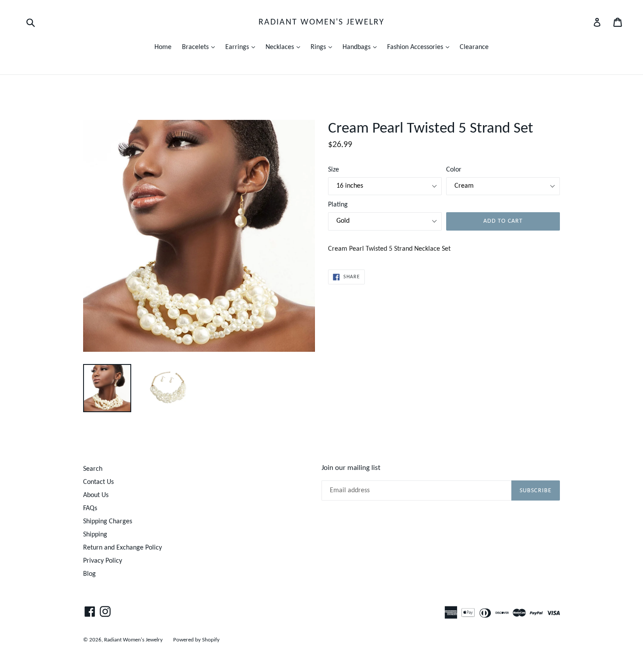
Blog (89, 574)
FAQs (90, 508)
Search (92, 469)
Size (333, 169)
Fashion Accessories (420, 47)
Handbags (361, 47)
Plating (338, 204)
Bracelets (200, 47)
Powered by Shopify (196, 640)
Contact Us (98, 482)
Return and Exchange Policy (122, 547)
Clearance (474, 47)
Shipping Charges (107, 521)
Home (162, 47)
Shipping (95, 534)
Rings (323, 47)
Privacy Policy (102, 560)
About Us (95, 495)
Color (453, 169)
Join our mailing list (351, 468)
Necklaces (285, 47)
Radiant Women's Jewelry (321, 22)
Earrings (242, 47)
